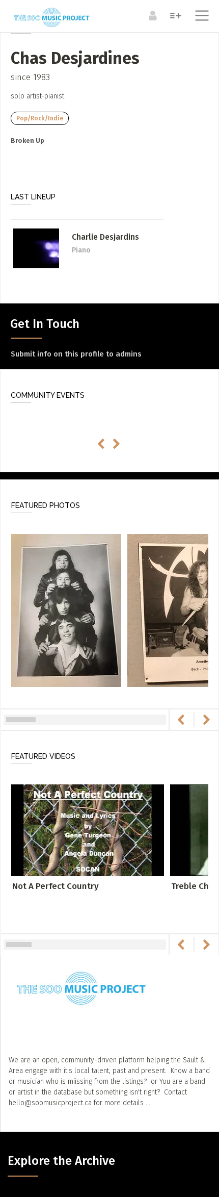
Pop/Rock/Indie (39, 118)
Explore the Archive (61, 1161)
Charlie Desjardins (105, 237)
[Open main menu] (200, 17)
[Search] (174, 15)
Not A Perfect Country (55, 886)
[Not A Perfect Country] (87, 830)
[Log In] (151, 15)
